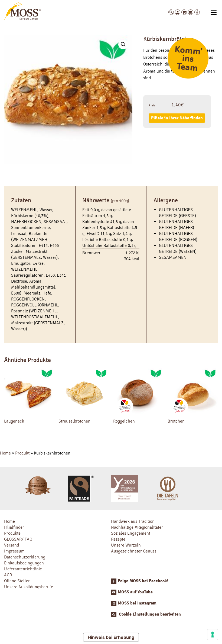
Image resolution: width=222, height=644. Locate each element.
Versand (11, 545)
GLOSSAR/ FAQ (18, 539)
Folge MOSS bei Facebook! (143, 581)
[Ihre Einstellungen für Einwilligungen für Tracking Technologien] (212, 634)
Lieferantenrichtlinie (23, 568)
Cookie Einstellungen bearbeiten (149, 614)
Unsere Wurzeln (126, 545)
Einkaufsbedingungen (24, 562)
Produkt (22, 453)
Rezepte (118, 539)
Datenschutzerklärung (24, 557)
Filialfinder (14, 527)
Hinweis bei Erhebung (111, 637)
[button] (123, 44)
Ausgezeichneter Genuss (133, 551)
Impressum (14, 551)
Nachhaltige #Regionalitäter (137, 527)
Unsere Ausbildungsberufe (28, 586)
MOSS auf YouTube (135, 592)
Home (5, 453)
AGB (8, 574)
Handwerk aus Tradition (133, 521)
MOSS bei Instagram (137, 603)
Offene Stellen (17, 580)
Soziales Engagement (130, 533)
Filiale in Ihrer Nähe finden (177, 118)
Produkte (12, 533)
